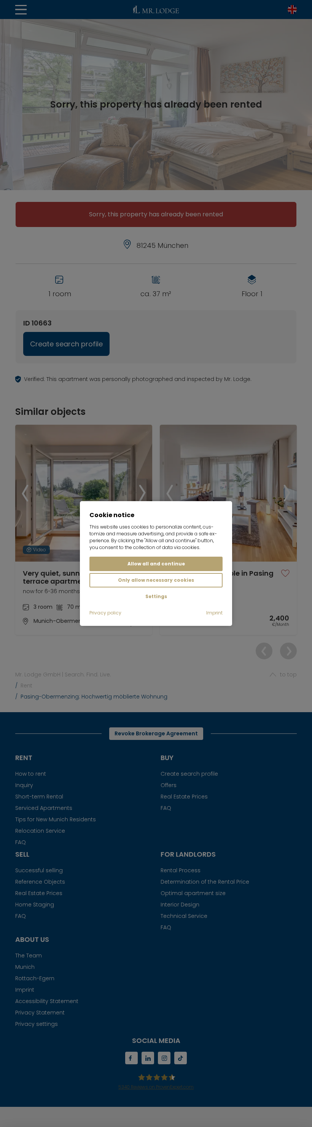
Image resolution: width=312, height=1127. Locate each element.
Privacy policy (105, 613)
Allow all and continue (156, 563)
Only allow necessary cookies (156, 580)
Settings (156, 596)
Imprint (214, 613)
